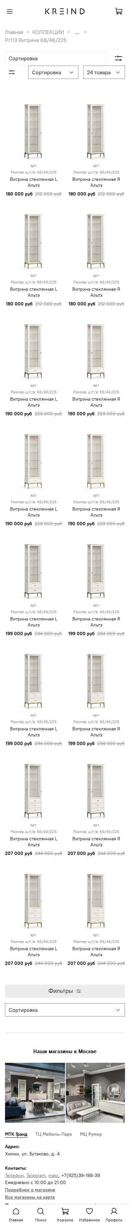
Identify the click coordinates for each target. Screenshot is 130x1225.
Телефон (14, 1175)
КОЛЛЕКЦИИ (48, 32)
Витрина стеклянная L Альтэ (33, 182)
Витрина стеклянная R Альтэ (96, 182)
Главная (14, 32)
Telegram (36, 1175)
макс (53, 1175)
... (77, 32)
